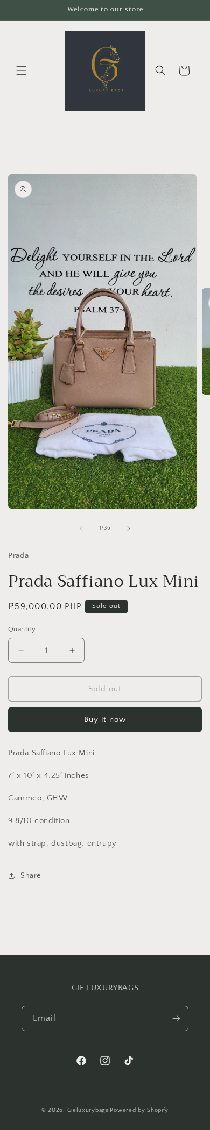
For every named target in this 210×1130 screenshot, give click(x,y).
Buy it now (105, 719)
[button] (21, 70)
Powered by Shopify (139, 1110)
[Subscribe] (176, 1018)
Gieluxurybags (88, 1110)
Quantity (22, 629)
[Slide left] (81, 528)
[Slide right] (129, 528)
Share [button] (30, 875)
